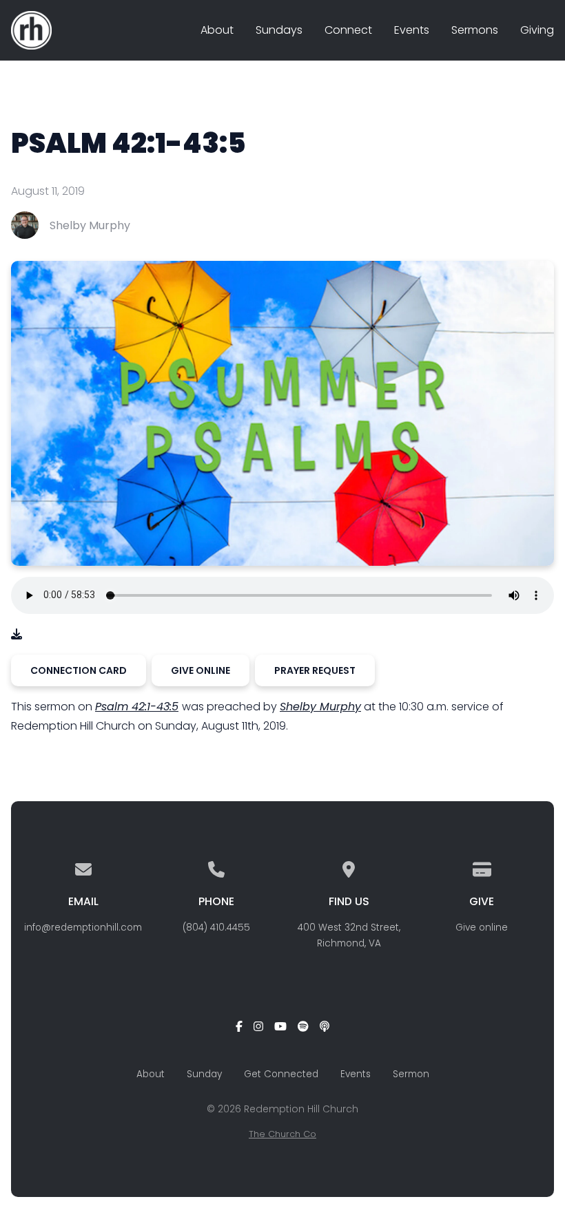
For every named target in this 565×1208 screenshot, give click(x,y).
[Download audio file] (16, 634)
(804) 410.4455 (216, 927)
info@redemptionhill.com (83, 927)
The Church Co (282, 1134)
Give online (481, 927)
